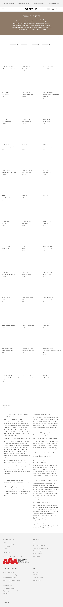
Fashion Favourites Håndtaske (8, 69)
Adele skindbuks (26, 147)
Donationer (36, 556)
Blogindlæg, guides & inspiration (12, 591)
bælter (35, 27)
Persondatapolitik (8, 583)
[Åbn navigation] (3, 9)
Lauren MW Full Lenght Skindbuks (9, 172)
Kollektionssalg (37, 553)
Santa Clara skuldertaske (7, 198)
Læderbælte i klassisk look (28, 378)
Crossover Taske (46, 198)
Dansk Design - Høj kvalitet (8, 3)
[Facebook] (3, 557)
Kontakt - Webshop (8, 572)
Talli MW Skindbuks (26, 249)
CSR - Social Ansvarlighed (40, 548)
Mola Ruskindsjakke (6, 249)
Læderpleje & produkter (9, 588)
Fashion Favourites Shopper (28, 325)
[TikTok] (17, 557)
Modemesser (37, 580)
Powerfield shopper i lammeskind (50, 69)
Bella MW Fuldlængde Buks (8, 147)
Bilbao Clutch (25, 198)
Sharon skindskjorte (26, 172)
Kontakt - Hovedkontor (39, 545)
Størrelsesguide (7, 585)
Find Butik (5, 593)
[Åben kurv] (60, 9)
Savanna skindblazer (6, 121)
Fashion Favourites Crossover (49, 300)
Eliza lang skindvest (26, 121)
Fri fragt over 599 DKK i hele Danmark (23, 4)
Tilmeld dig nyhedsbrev (9, 577)
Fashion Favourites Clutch (7, 350)
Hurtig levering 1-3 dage (54, 3)
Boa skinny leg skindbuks (48, 147)
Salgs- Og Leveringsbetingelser (11, 580)
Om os (35, 543)
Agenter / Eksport (38, 577)
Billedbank (36, 575)
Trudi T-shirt (4, 223)
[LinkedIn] (21, 557)
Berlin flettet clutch (47, 172)
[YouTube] (14, 557)
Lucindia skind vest (47, 121)
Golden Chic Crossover (27, 69)
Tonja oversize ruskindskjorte (49, 249)
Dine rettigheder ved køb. (39, 3)
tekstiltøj (40, 27)
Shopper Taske (46, 325)
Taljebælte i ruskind (26, 274)
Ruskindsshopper (6, 94)
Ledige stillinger (37, 551)
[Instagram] (6, 557)
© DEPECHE (6, 602)
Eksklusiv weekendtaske (27, 94)
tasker (31, 27)
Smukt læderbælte (6, 405)
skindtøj (47, 27)
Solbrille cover (5, 300)
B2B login (35, 572)
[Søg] (56, 9)
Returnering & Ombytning (10, 575)
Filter (58, 38)
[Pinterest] (10, 557)
